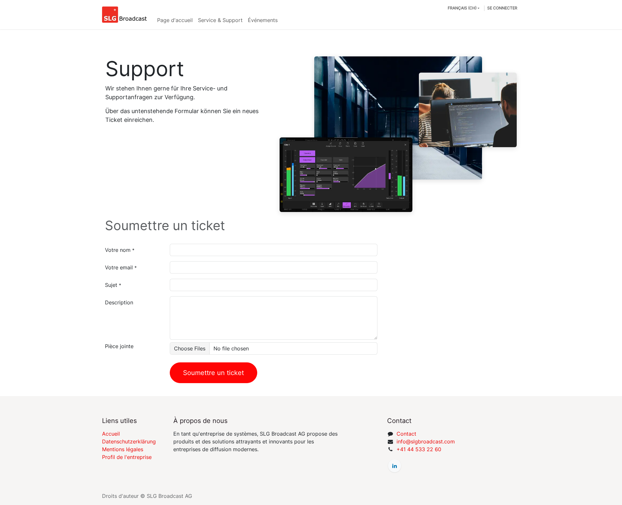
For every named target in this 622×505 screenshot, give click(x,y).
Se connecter (502, 8)
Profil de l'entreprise (127, 457)
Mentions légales (122, 449)
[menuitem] (175, 20)
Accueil (111, 433)
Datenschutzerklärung (129, 441)
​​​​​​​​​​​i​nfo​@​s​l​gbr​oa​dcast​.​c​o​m (426, 441)
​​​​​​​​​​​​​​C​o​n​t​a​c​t (406, 433)
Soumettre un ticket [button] (213, 373)
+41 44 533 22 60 (419, 449)
